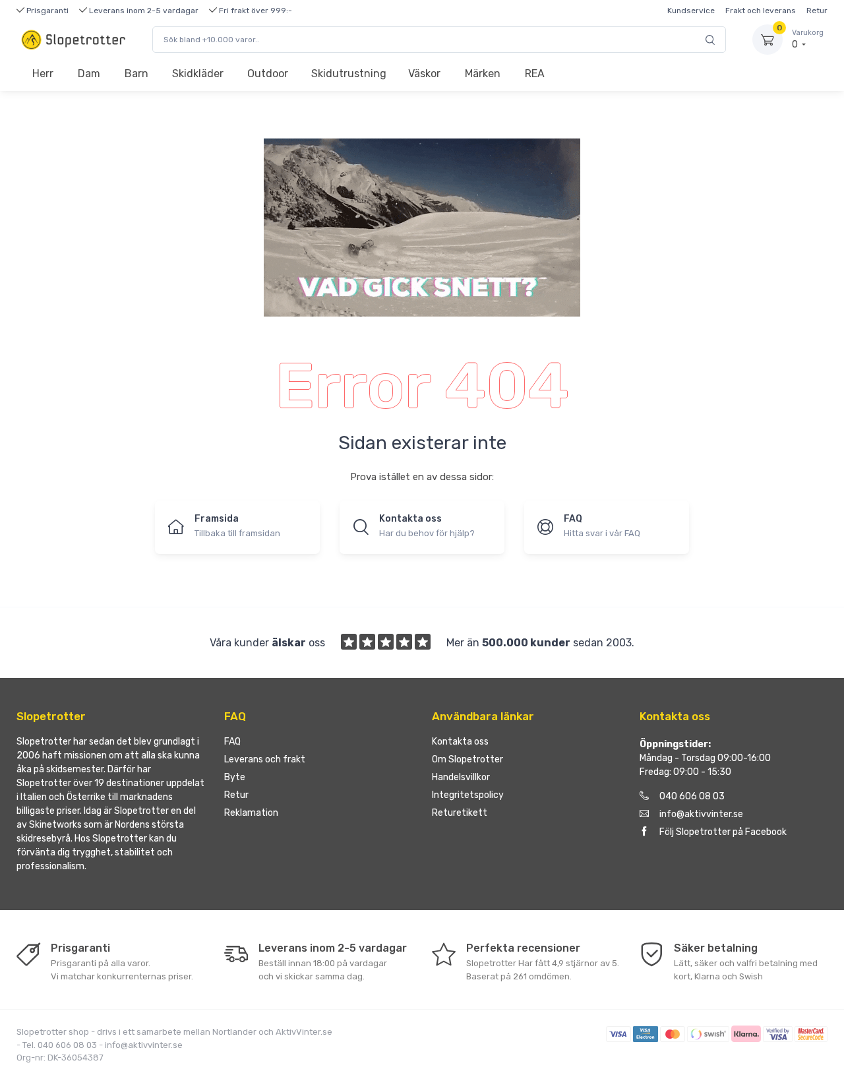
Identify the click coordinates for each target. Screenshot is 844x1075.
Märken (482, 73)
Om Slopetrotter (467, 759)
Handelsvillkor (461, 777)
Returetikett (459, 812)
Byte (234, 777)
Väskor (424, 73)
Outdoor (267, 73)
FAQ (232, 741)
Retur (817, 10)
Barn (136, 73)
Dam (89, 73)
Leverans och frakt (264, 759)
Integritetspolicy (468, 795)
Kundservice (691, 10)
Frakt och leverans (760, 10)
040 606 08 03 (692, 796)
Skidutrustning (348, 73)
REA (535, 73)
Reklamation (251, 812)
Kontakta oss (460, 741)
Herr (42, 73)
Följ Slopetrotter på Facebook (723, 832)
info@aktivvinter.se (701, 814)
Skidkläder (198, 73)
